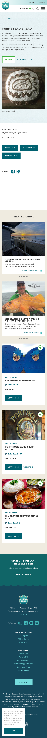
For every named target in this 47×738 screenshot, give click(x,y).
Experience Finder (23, 667)
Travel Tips (23, 654)
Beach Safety (23, 670)
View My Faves (23, 59)
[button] (13, 171)
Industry (42, 2)
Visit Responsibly (23, 660)
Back (9, 19)
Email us (23, 614)
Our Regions (23, 636)
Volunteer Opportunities (23, 664)
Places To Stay (23, 642)
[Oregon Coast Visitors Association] (5, 5)
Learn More (13, 398)
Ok (13, 731)
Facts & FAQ (23, 657)
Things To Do (23, 639)
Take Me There (22, 575)
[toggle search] (37, 8)
